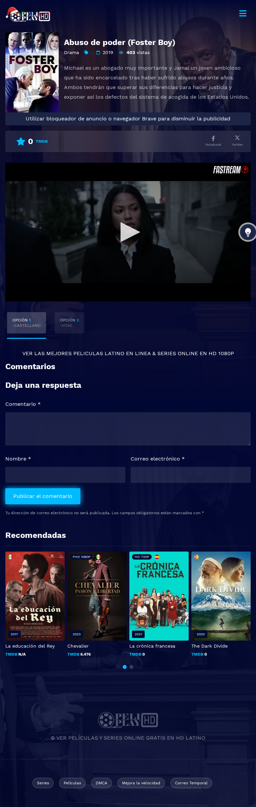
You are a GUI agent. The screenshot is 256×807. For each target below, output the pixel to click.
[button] (125, 667)
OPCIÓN (26, 323)
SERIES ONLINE (177, 353)
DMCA (101, 783)
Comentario (23, 404)
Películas (72, 783)
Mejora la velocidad (141, 783)
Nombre (18, 459)
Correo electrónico (158, 459)
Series (43, 783)
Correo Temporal (191, 783)
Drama (71, 52)
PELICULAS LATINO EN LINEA (112, 353)
